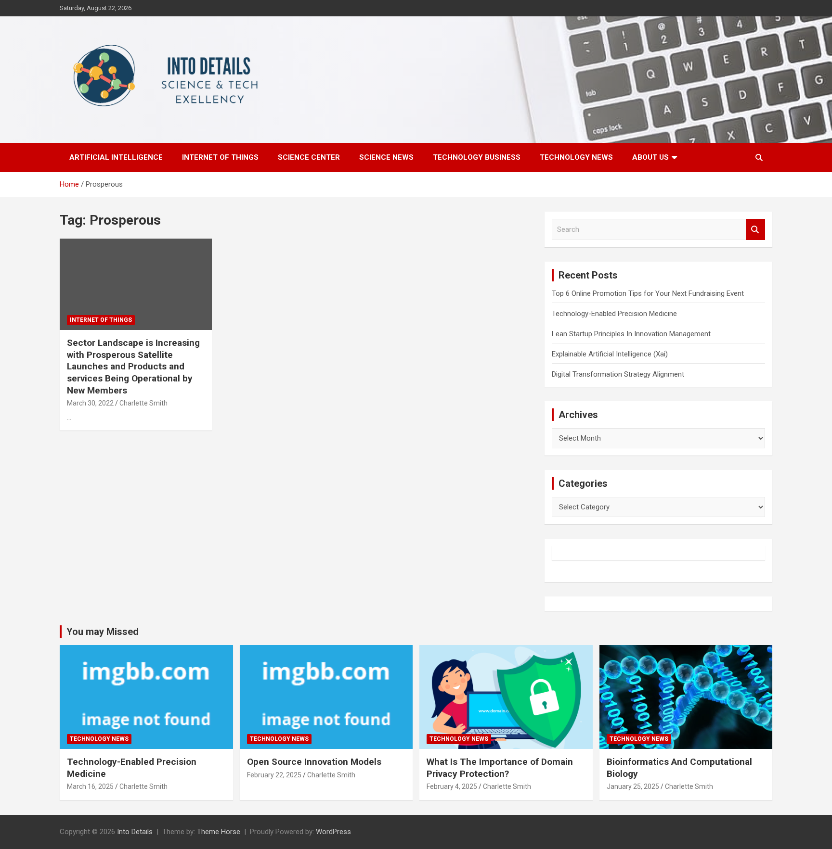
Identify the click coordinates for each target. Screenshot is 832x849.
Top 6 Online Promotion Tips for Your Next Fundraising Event (648, 293)
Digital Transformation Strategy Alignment (618, 374)
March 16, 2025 (90, 786)
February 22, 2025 (274, 775)
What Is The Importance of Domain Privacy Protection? (500, 767)
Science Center (309, 157)
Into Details (135, 831)
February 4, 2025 (452, 786)
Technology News (576, 157)
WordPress (333, 831)
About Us (650, 157)
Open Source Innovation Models (314, 761)
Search (755, 230)
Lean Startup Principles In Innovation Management (631, 333)
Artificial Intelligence (116, 157)
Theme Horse (218, 831)
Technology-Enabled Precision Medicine (614, 313)
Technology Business (476, 157)
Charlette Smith (143, 403)
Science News (386, 157)
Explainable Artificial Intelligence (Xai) (610, 354)
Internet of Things (220, 157)
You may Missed (102, 631)
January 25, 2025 (633, 786)
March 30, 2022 (90, 403)
